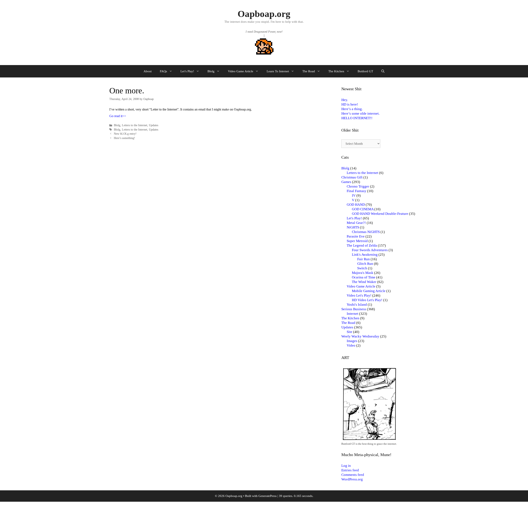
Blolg (210, 71)
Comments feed (352, 475)
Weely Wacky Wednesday (360, 336)
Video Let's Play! (359, 295)
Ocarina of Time (363, 277)
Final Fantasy (356, 191)
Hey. (344, 100)
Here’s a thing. (352, 109)
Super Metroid (357, 241)
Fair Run (363, 259)
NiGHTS (353, 227)
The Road (308, 71)
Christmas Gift (352, 177)
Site (349, 332)
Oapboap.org (264, 14)
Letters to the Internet (134, 125)
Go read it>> (117, 116)
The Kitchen (336, 71)
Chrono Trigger (358, 186)
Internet (352, 314)
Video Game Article (240, 71)
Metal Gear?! (356, 223)
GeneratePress (267, 496)
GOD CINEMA (363, 209)
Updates (153, 125)
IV (354, 195)
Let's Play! (354, 218)
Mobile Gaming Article (368, 291)
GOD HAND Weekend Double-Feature (380, 214)
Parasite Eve (356, 236)
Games (346, 182)
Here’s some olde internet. (360, 113)
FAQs (163, 71)
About (148, 71)
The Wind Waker (364, 282)
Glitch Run (365, 264)
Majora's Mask (362, 273)
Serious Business (353, 309)
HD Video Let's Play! (367, 300)
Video (351, 345)
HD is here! (349, 104)
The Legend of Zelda (362, 245)
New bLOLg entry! (125, 133)
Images (352, 341)
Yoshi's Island (357, 305)
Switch (362, 268)
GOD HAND (356, 205)
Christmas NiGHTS (366, 232)
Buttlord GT (365, 71)
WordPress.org (352, 479)
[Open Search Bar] (383, 71)
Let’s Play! (187, 71)
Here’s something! (124, 138)
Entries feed (350, 470)
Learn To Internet (278, 71)
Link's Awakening (365, 255)
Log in (346, 466)
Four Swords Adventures (370, 250)
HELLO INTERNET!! (356, 118)
